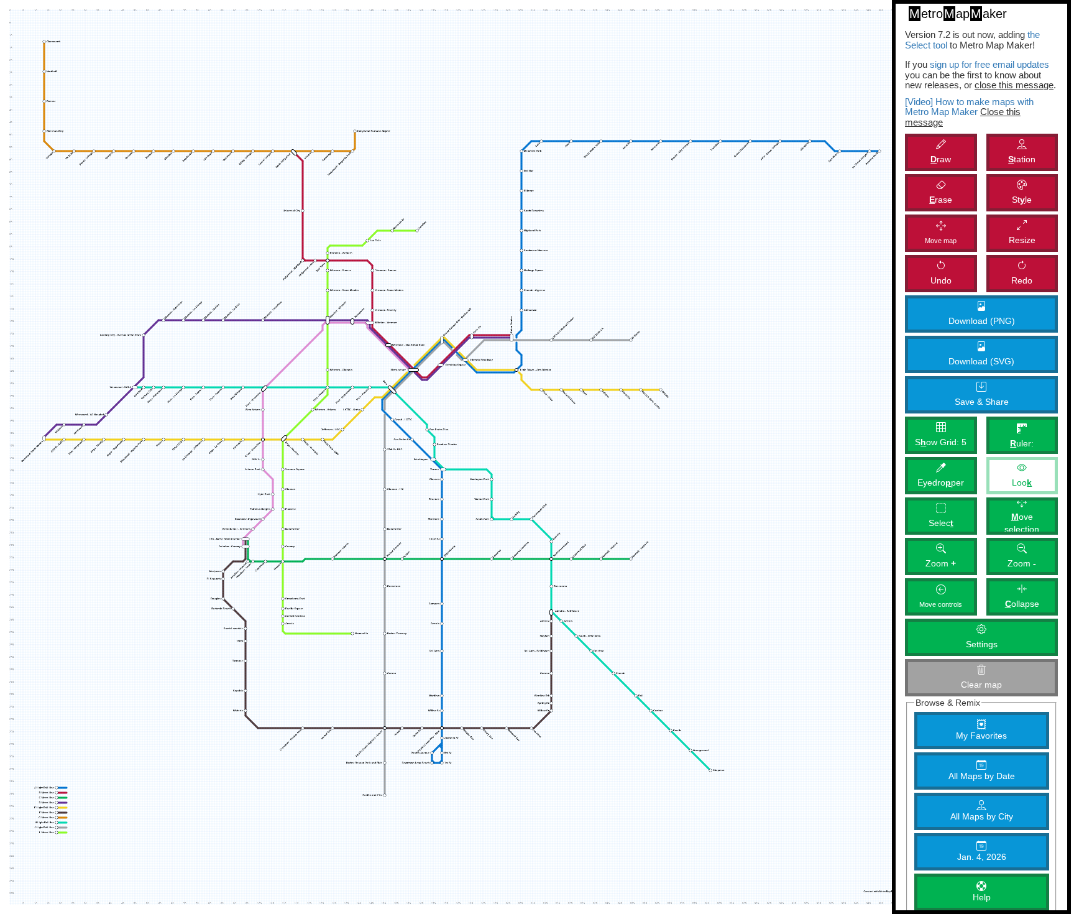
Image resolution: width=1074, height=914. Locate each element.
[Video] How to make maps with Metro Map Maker (969, 107)
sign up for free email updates (989, 64)
